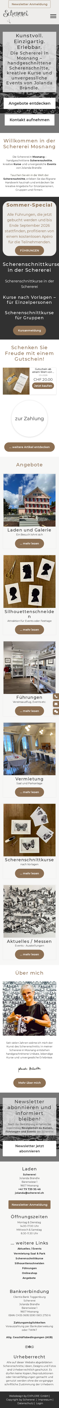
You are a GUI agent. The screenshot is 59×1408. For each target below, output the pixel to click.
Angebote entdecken (30, 103)
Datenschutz (25, 1403)
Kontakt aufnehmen (29, 119)
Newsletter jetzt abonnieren (29, 1148)
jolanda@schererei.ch (29, 1192)
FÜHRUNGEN (29, 250)
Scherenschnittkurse (29, 1258)
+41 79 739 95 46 (29, 1189)
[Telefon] (56, 696)
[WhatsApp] (32, 1346)
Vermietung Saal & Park (29, 1253)
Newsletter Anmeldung (30, 4)
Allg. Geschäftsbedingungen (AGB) (29, 1337)
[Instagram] (26, 1346)
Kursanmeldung (29, 330)
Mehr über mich (29, 1082)
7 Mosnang (32, 1311)
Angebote (29, 1278)
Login (39, 1403)
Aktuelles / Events (29, 1248)
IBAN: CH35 (15, 1315)
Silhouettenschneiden (29, 1263)
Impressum (45, 1399)
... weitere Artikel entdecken (29, 447)
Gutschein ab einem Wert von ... (43, 370)
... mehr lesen (29, 543)
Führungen (29, 1268)
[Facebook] (29, 1346)
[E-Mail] (56, 704)
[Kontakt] (56, 712)
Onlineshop (29, 1273)
